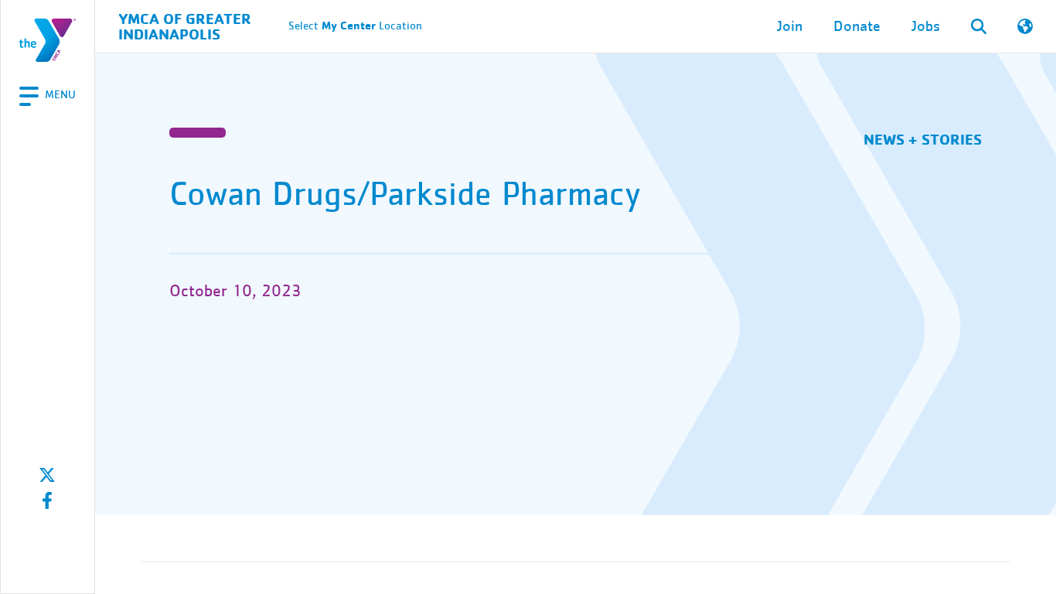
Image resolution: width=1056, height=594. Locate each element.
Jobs (925, 26)
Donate (857, 26)
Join (789, 26)
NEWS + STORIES (923, 138)
